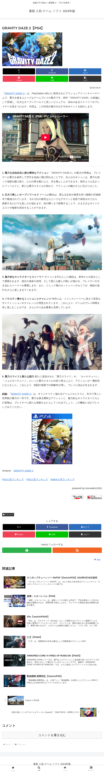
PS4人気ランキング (13, 479)
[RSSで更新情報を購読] (77, 550)
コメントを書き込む (52, 735)
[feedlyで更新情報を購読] (26, 550)
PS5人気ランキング (37, 479)
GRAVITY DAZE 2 (14, 93)
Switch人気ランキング (62, 479)
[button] (85, 79)
